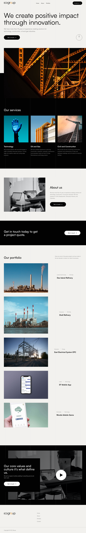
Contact (39, 521)
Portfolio (48, 3)
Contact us (77, 3)
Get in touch (11, 37)
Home (37, 3)
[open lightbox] (61, 475)
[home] (10, 3)
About (42, 3)
